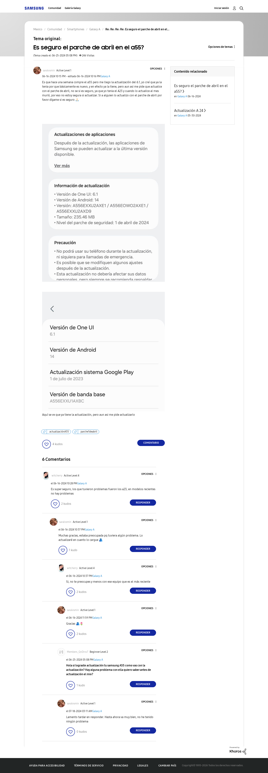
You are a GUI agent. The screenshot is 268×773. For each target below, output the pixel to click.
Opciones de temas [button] (220, 47)
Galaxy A (105, 76)
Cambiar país (167, 765)
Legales (142, 765)
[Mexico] (34, 8)
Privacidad (120, 765)
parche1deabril (89, 431)
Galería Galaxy (73, 8)
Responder (143, 502)
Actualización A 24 (188, 110)
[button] (158, 69)
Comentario (151, 442)
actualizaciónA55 (59, 431)
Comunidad (54, 8)
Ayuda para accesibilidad (47, 765)
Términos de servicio (89, 765)
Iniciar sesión (221, 8)
